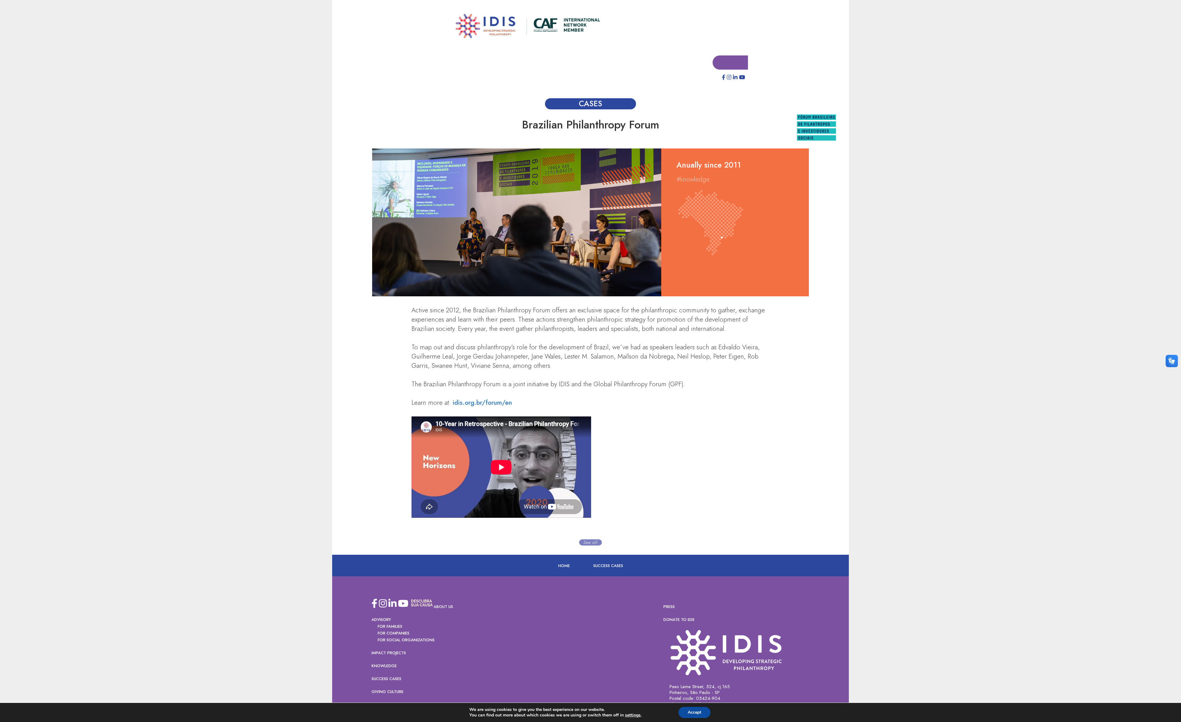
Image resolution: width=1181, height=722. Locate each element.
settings (633, 715)
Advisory (381, 620)
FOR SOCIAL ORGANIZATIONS (406, 640)
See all (590, 543)
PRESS (669, 607)
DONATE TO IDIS (678, 620)
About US (443, 607)
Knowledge (384, 666)
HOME (564, 566)
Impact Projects (389, 653)
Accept (694, 712)
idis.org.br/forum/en (481, 403)
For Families (390, 627)
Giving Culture (388, 692)
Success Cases (608, 566)
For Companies (393, 633)
